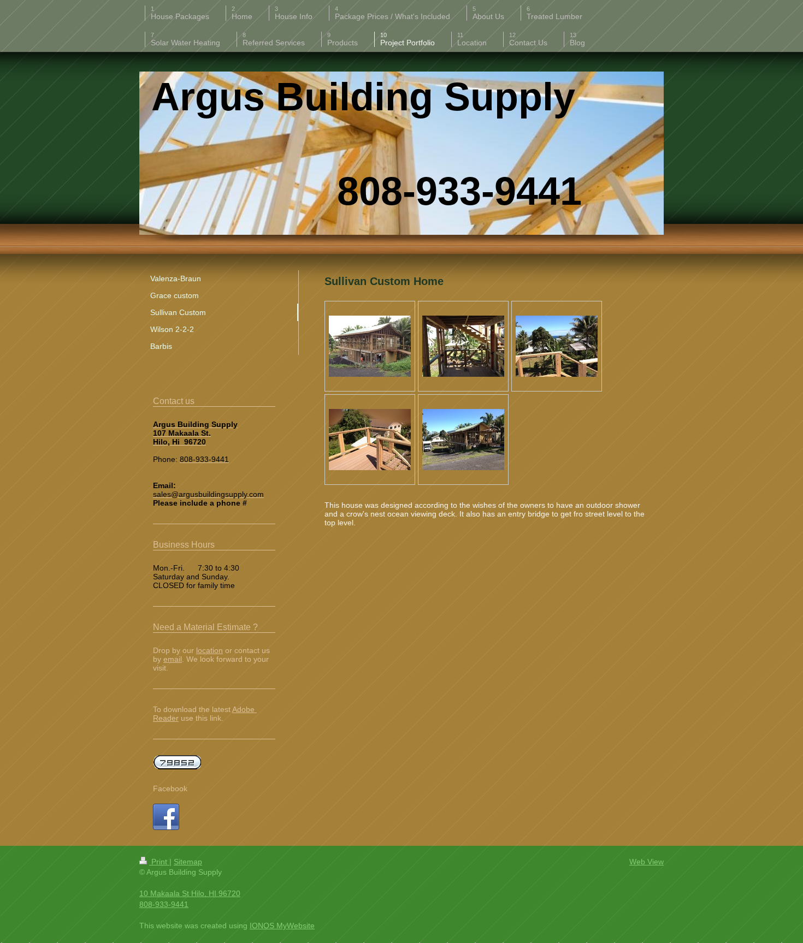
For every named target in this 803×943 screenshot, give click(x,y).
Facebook (170, 788)
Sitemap (188, 861)
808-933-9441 (163, 904)
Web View (646, 861)
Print (159, 861)
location (209, 650)
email (172, 659)
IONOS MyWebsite (282, 925)
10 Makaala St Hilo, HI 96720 (189, 893)
